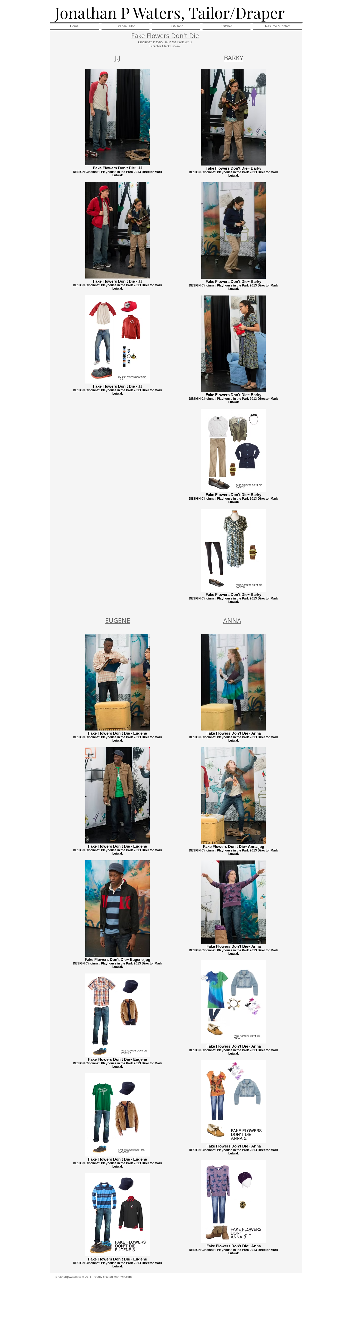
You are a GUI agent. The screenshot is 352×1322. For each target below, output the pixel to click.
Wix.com (126, 1276)
